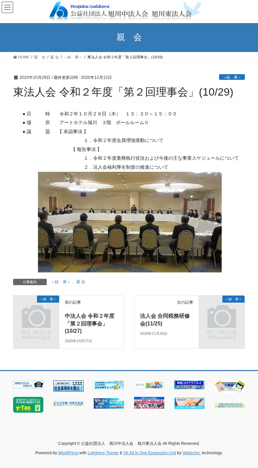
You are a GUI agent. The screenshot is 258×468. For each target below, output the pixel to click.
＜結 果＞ (232, 77)
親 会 (80, 281)
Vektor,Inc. (191, 453)
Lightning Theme (103, 453)
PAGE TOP (246, 448)
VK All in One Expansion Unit (149, 453)
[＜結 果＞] (36, 309)
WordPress (68, 453)
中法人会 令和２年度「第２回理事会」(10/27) (90, 323)
